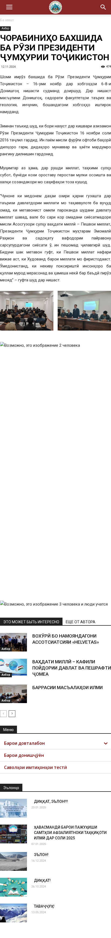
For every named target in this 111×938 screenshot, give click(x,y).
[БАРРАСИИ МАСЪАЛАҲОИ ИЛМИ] (13, 694)
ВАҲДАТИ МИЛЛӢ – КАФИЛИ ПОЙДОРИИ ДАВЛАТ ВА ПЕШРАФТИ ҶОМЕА (71, 668)
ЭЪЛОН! (41, 855)
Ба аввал (7, 20)
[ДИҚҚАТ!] (13, 887)
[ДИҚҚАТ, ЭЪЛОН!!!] (13, 808)
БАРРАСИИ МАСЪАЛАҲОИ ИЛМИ (67, 687)
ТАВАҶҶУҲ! (44, 906)
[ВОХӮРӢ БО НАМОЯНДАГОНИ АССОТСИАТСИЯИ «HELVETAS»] (13, 642)
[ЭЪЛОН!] (13, 861)
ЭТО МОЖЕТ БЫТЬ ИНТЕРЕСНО (31, 622)
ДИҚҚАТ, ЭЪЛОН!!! (51, 801)
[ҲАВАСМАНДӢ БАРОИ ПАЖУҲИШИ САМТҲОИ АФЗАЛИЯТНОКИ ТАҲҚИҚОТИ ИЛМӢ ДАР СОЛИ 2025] (13, 834)
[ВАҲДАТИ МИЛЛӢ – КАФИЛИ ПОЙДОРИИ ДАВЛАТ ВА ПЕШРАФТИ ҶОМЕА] (13, 668)
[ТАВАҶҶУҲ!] (13, 913)
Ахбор (5, 28)
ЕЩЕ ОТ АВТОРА (80, 622)
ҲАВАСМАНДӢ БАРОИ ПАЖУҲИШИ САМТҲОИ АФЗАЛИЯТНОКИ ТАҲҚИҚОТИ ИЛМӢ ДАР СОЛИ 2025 (70, 832)
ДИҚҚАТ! (42, 880)
